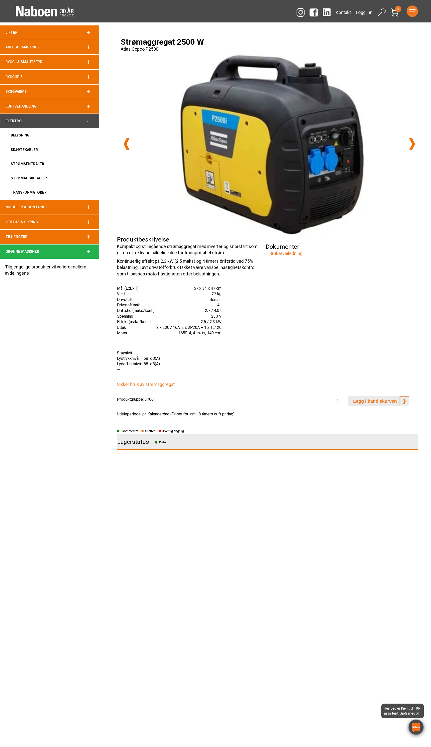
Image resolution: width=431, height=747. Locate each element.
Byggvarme (16, 92)
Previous (126, 144)
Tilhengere (16, 237)
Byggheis (14, 77)
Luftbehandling (21, 106)
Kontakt (343, 12)
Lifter (11, 32)
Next (412, 144)
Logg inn (364, 12)
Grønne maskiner (22, 251)
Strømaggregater (29, 178)
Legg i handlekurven (375, 401)
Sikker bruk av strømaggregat (146, 384)
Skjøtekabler (24, 150)
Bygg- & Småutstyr (23, 62)
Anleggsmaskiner (22, 47)
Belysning (20, 135)
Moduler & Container (26, 207)
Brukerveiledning (286, 253)
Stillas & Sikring (21, 222)
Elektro (13, 121)
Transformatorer (29, 192)
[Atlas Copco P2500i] (269, 144)
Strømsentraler (27, 164)
